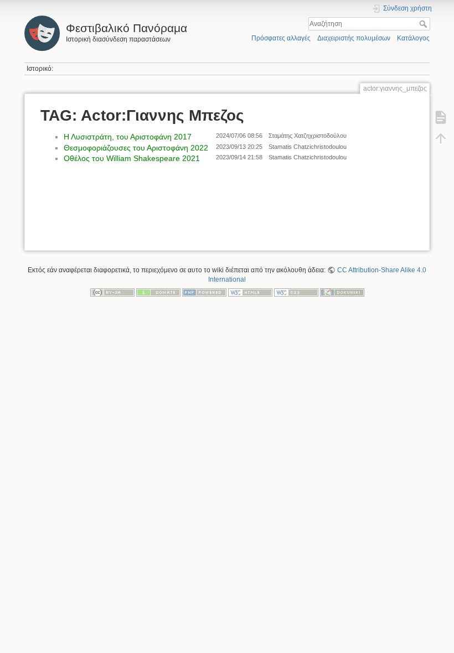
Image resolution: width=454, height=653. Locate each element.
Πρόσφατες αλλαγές (281, 38)
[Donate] (158, 292)
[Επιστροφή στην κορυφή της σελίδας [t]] (440, 138)
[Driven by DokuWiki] (342, 292)
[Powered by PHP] (204, 292)
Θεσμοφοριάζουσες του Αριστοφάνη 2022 (136, 147)
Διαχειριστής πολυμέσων (353, 38)
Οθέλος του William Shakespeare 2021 (132, 158)
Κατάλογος (413, 38)
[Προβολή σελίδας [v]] (440, 117)
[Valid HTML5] (250, 292)
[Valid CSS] (296, 292)
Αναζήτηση (424, 24)
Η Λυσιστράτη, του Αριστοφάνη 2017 (128, 136)
